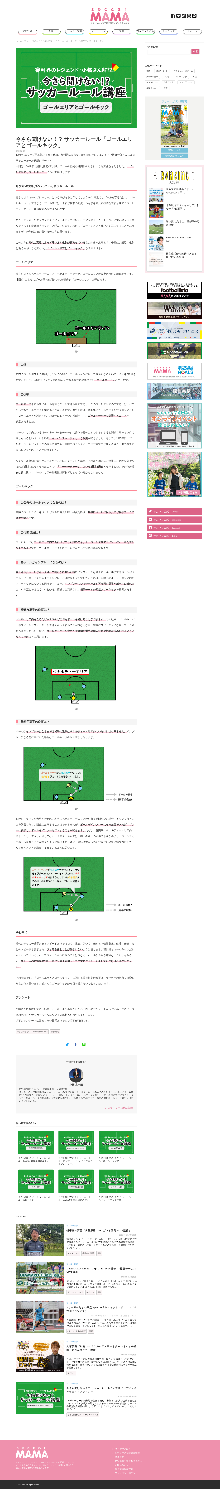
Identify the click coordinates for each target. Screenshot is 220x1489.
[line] (194, 16)
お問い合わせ (122, 1465)
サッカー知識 (74, 31)
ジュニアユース (186, 82)
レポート (90, 1292)
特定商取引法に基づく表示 (128, 1461)
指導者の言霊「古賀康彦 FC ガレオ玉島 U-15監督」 (99, 1230)
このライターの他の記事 (119, 1107)
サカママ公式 (165, 511)
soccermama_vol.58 (174, 146)
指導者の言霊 (88, 1253)
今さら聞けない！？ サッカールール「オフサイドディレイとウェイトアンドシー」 (75, 1161)
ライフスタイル (145, 31)
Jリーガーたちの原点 (76, 1331)
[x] (178, 16)
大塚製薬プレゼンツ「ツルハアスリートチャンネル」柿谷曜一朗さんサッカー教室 (102, 1348)
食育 (51, 31)
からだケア (169, 31)
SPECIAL (27, 31)
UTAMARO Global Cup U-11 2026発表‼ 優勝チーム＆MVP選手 (102, 1270)
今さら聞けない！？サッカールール (32, 1032)
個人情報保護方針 (124, 1469)
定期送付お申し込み (174, 155)
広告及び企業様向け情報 (127, 1453)
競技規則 (55, 1032)
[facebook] (173, 16)
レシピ (167, 77)
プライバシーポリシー (126, 1473)
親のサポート (162, 71)
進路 (121, 31)
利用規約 (119, 1457)
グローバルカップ (75, 1292)
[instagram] (184, 16)
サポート (192, 31)
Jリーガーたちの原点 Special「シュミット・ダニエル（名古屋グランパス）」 (102, 1309)
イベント (71, 1373)
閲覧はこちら (174, 150)
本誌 (99, 1253)
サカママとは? (122, 1449)
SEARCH (152, 47)
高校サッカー (152, 88)
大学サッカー (152, 77)
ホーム (19, 41)
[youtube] (189, 16)
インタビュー (73, 1253)
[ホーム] (110, 9)
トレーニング (98, 31)
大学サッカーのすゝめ (183, 71)
